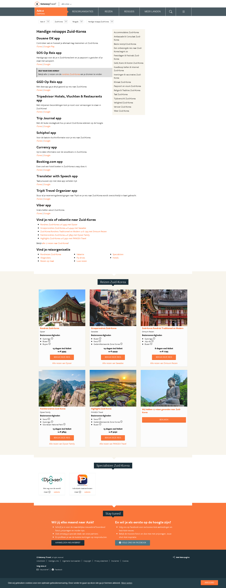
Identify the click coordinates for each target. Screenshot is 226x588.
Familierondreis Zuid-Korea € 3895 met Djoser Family (65, 235)
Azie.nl (42, 21)
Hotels (116, 257)
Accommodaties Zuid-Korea (126, 32)
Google (47, 64)
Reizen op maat (47, 261)
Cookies (125, 560)
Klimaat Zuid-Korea (122, 82)
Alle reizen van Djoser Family (62, 443)
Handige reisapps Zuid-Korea (98, 21)
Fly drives (81, 257)
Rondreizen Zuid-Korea (50, 254)
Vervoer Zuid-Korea (122, 106)
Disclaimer (115, 560)
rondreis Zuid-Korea (71, 74)
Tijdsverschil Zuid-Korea (124, 98)
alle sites (65, 3)
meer (46, 492)
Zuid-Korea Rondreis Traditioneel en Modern (162, 328)
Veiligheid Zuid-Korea (123, 102)
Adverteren (40, 560)
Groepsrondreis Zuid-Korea (103, 328)
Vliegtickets (45, 257)
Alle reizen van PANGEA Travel (113, 443)
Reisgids (75, 21)
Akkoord (209, 582)
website (57, 492)
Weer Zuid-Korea (121, 110)
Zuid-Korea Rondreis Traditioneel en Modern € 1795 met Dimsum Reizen (73, 231)
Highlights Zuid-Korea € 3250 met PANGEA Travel (63, 238)
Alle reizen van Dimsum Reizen (164, 363)
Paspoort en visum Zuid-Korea (127, 86)
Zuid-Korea (59, 21)
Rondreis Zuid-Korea (49, 328)
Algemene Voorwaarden (71, 560)
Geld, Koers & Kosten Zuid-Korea (128, 62)
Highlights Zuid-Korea (101, 408)
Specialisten (118, 254)
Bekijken (164, 419)
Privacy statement (101, 560)
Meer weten (126, 583)
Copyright (87, 560)
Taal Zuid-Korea (121, 94)
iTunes (39, 46)
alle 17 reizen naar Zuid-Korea (55, 243)
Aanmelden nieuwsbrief (67, 542)
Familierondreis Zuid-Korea (52, 408)
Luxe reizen (82, 261)
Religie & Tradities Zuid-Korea (127, 90)
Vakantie (80, 254)
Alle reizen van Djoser (62, 363)
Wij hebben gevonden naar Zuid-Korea (161, 411)
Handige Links (53, 560)
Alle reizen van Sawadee (112, 363)
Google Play (49, 46)
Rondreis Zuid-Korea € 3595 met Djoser (58, 224)
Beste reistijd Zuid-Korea (125, 44)
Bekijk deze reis (62, 357)
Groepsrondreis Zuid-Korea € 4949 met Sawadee (63, 228)
